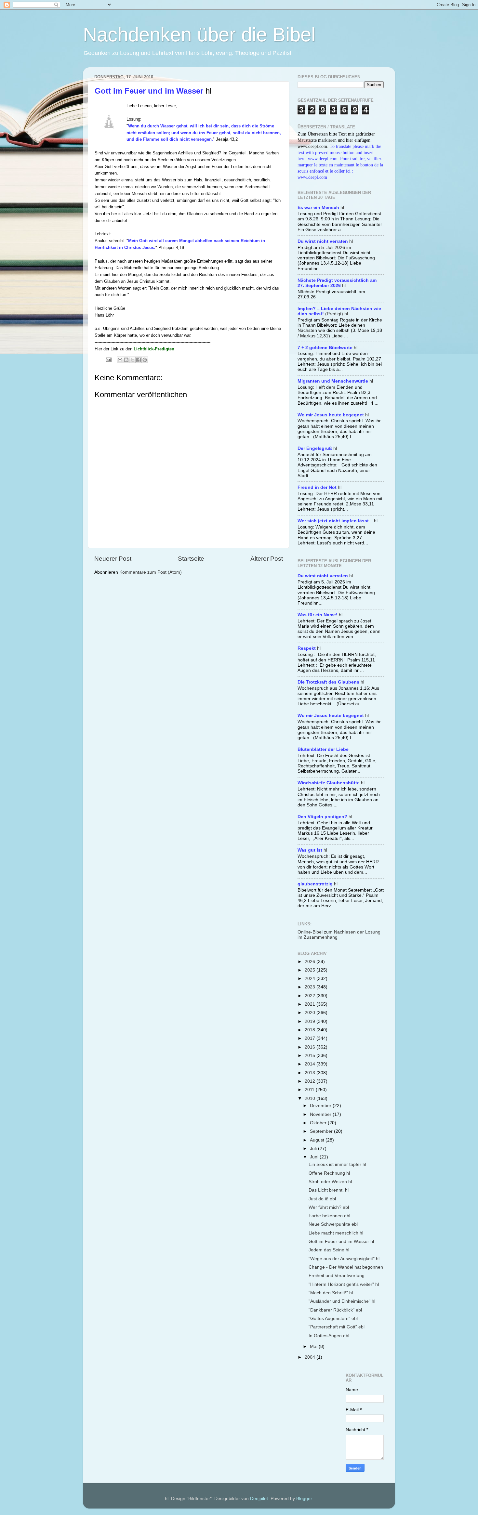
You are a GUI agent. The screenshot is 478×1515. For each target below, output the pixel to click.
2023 (310, 987)
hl (321, 207)
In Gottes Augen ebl (329, 1335)
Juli (314, 1148)
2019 (310, 1021)
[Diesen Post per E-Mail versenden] (120, 360)
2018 (310, 1029)
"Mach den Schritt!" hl (331, 1292)
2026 (310, 961)
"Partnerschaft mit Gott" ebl (337, 1327)
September (322, 1131)
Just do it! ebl (322, 1198)
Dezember (321, 1105)
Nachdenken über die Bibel (199, 35)
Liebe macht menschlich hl (336, 1233)
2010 (310, 1098)
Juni (315, 1157)
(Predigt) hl (339, 311)
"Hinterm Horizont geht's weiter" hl (344, 1284)
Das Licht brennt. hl (329, 1190)
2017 (310, 1038)
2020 (310, 1012)
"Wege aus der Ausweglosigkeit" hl (344, 1258)
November (321, 1114)
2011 (310, 1089)
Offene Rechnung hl (329, 1173)
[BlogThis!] (126, 360)
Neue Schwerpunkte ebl (333, 1224)
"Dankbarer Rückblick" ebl (335, 1310)
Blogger (304, 1498)
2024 (310, 978)
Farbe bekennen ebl (329, 1215)
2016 (310, 1047)
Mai (314, 1346)
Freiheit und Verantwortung (337, 1275)
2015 (310, 1055)
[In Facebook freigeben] (138, 360)
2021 (310, 1004)
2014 (310, 1064)
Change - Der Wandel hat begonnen (346, 1267)
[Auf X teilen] (132, 360)
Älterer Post (266, 558)
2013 (310, 1072)
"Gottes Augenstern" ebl (333, 1318)
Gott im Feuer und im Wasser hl (341, 1241)
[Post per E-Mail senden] (108, 359)
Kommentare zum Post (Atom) (150, 572)
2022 (310, 995)
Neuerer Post (112, 558)
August (317, 1140)
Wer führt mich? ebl (329, 1207)
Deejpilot (259, 1498)
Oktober (319, 1122)
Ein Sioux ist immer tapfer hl (337, 1164)
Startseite (191, 558)
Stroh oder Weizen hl (330, 1181)
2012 (310, 1081)
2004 (310, 1357)
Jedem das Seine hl (329, 1249)
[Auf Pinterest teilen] (144, 360)
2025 (310, 970)
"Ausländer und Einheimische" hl (342, 1301)
